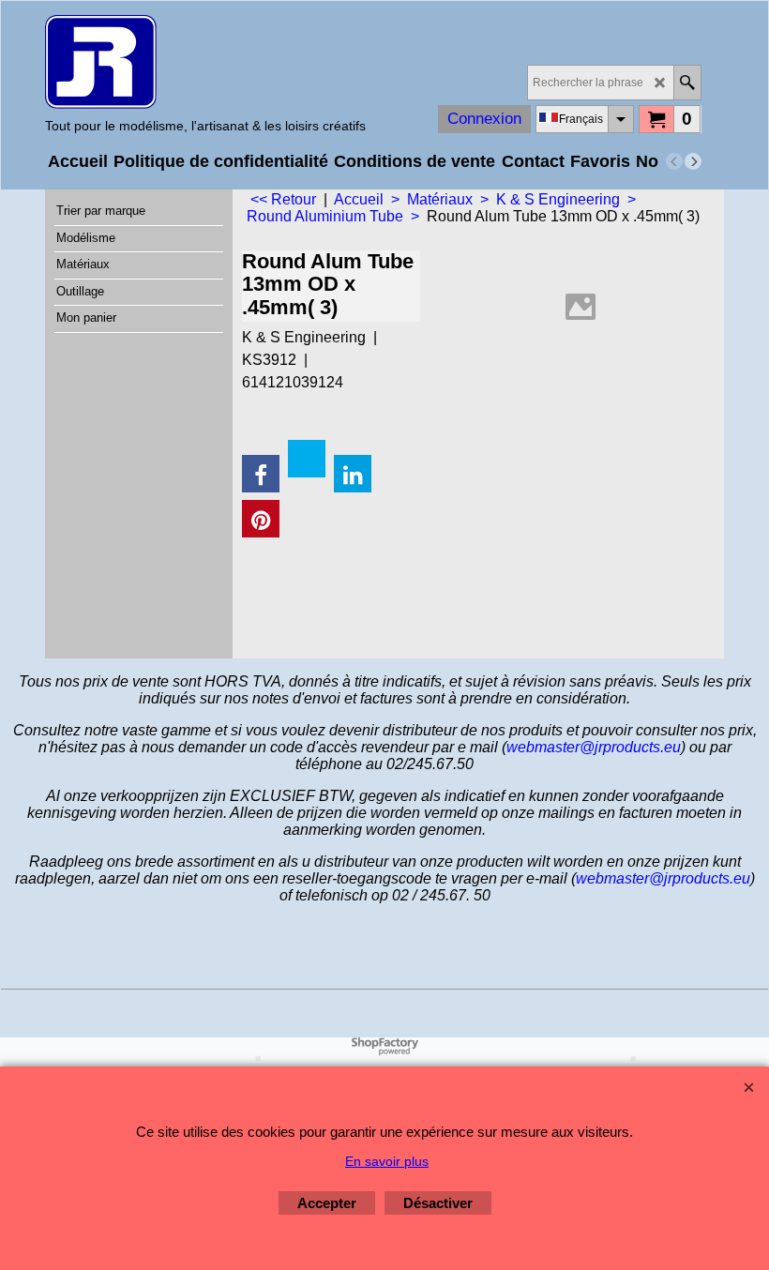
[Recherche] (687, 82)
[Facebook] (260, 473)
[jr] (205, 62)
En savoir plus (387, 1161)
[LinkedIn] (352, 473)
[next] (693, 161)
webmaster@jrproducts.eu (593, 747)
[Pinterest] (260, 518)
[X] (306, 458)
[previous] (674, 161)
